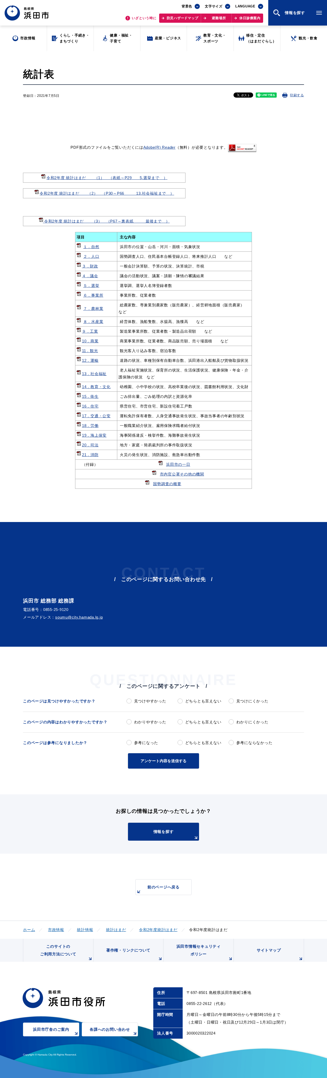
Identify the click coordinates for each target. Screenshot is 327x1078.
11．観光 (90, 351)
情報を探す (164, 831)
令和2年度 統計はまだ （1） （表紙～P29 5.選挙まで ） (107, 178)
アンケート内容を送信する (163, 761)
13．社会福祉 (94, 374)
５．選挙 (91, 285)
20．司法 (90, 445)
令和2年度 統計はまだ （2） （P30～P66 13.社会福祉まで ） (107, 193)
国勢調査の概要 (167, 484)
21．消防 (90, 455)
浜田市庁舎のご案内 (51, 1029)
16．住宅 (90, 406)
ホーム (29, 930)
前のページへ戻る (163, 887)
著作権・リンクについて (128, 950)
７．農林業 (93, 308)
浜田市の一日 (178, 464)
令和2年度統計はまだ (158, 930)
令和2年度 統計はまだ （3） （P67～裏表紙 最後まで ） (106, 221)
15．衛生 (90, 396)
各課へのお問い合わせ (110, 1029)
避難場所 (219, 18)
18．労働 (90, 425)
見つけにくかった (252, 701)
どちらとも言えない (203, 701)
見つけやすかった (150, 701)
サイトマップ (269, 950)
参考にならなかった (254, 742)
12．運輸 (90, 360)
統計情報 (85, 930)
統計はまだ (116, 930)
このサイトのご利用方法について (58, 950)
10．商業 (90, 341)
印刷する (297, 95)
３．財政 (90, 266)
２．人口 (91, 256)
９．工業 (90, 331)
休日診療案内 (250, 18)
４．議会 (90, 276)
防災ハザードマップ (182, 18)
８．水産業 (93, 321)
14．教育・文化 (96, 387)
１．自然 (91, 247)
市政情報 (56, 930)
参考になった (146, 742)
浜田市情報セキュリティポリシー (199, 950)
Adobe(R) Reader (159, 147)
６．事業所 (93, 295)
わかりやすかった (150, 722)
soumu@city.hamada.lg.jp (79, 617)
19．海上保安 (94, 435)
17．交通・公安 (96, 416)
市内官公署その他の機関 (182, 474)
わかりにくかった (252, 722)
